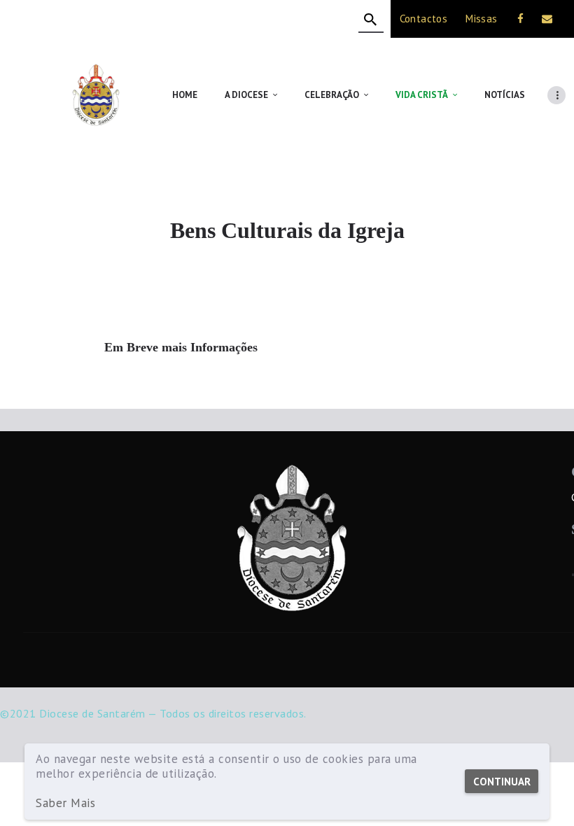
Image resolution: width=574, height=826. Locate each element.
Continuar (502, 781)
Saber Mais (65, 803)
